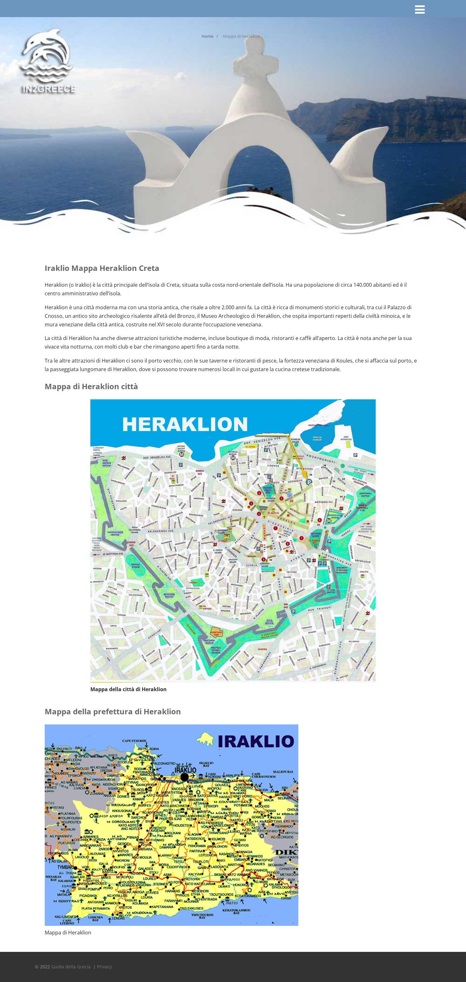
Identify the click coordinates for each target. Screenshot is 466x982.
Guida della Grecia (71, 967)
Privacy (104, 967)
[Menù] (420, 9)
